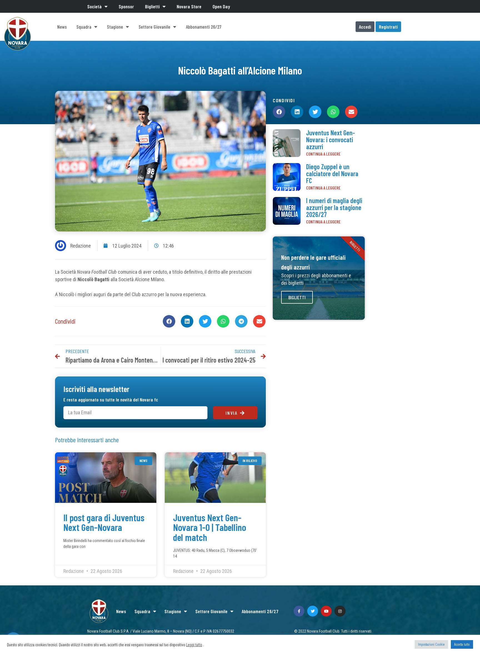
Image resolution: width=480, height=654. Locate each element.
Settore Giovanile (154, 27)
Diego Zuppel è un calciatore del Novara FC (332, 173)
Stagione (115, 27)
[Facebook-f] (299, 611)
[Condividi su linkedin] (187, 321)
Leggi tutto (194, 644)
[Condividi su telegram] (241, 321)
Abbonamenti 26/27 (203, 27)
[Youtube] (326, 611)
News (62, 27)
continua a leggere (323, 153)
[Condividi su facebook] (169, 321)
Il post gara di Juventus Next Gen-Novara (103, 522)
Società (94, 6)
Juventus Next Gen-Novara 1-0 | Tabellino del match (209, 527)
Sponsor (126, 6)
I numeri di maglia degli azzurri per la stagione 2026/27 (334, 207)
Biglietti (152, 6)
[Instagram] (339, 611)
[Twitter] (312, 611)
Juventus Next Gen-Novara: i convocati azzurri (330, 140)
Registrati (388, 27)
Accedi (365, 27)
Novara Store (189, 6)
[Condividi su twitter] (205, 321)
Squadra (83, 27)
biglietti (297, 297)
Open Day (221, 6)
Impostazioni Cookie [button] (431, 644)
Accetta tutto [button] (462, 644)
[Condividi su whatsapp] (223, 321)
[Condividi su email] (259, 321)
